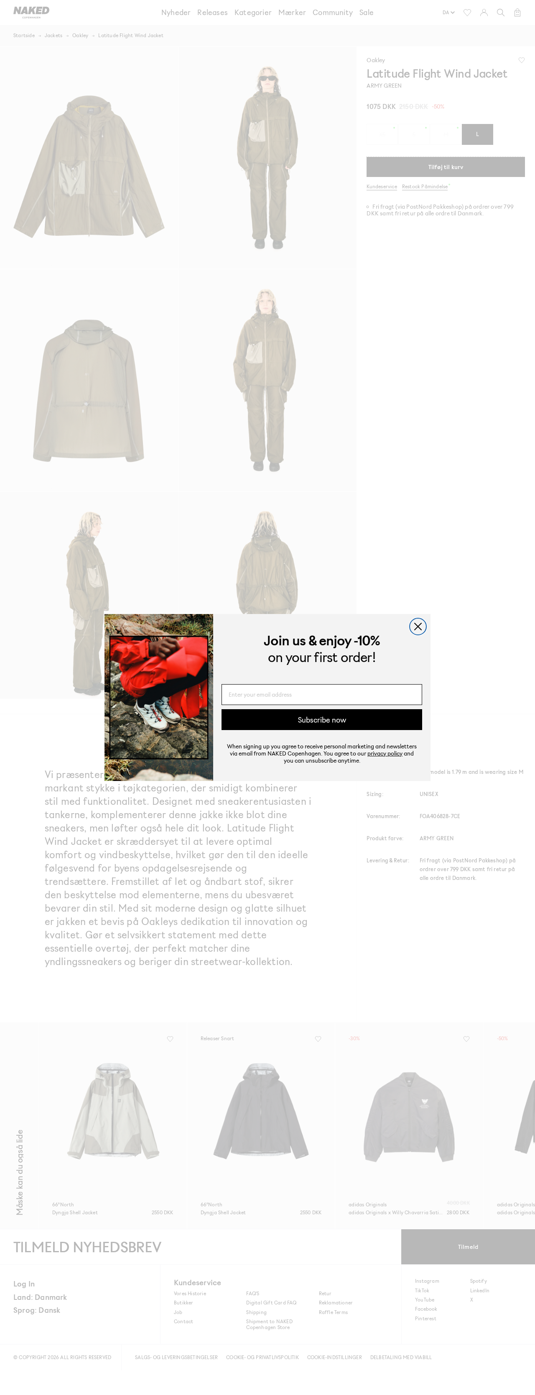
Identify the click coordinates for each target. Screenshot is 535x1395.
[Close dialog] (418, 626)
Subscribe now (322, 719)
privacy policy (385, 753)
